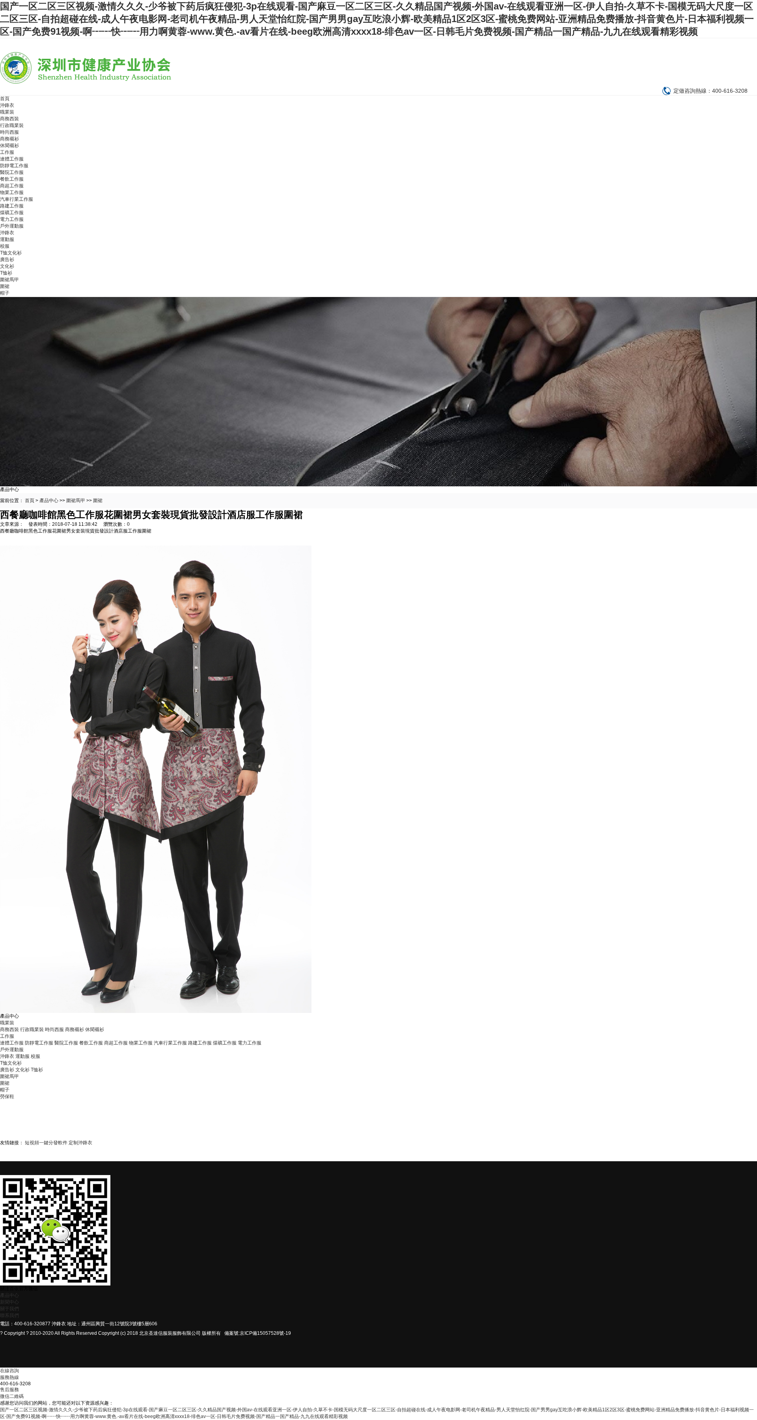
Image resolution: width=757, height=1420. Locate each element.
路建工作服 (12, 206)
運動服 (7, 239)
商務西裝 (9, 118)
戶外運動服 (12, 226)
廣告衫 (7, 259)
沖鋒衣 (7, 105)
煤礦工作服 (12, 212)
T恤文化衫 (11, 253)
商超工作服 (12, 186)
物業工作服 (12, 192)
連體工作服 (12, 159)
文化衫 (7, 266)
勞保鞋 (7, 1096)
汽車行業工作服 (16, 199)
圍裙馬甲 (9, 279)
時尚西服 (9, 132)
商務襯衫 (9, 139)
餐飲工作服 (12, 179)
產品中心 (48, 500)
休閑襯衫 (9, 145)
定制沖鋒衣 (80, 1142)
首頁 (4, 98)
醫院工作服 (12, 172)
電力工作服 (12, 219)
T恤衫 (6, 273)
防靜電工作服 (14, 165)
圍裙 (4, 286)
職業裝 (7, 112)
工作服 (7, 152)
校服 (4, 246)
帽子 (4, 293)
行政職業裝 (12, 125)
